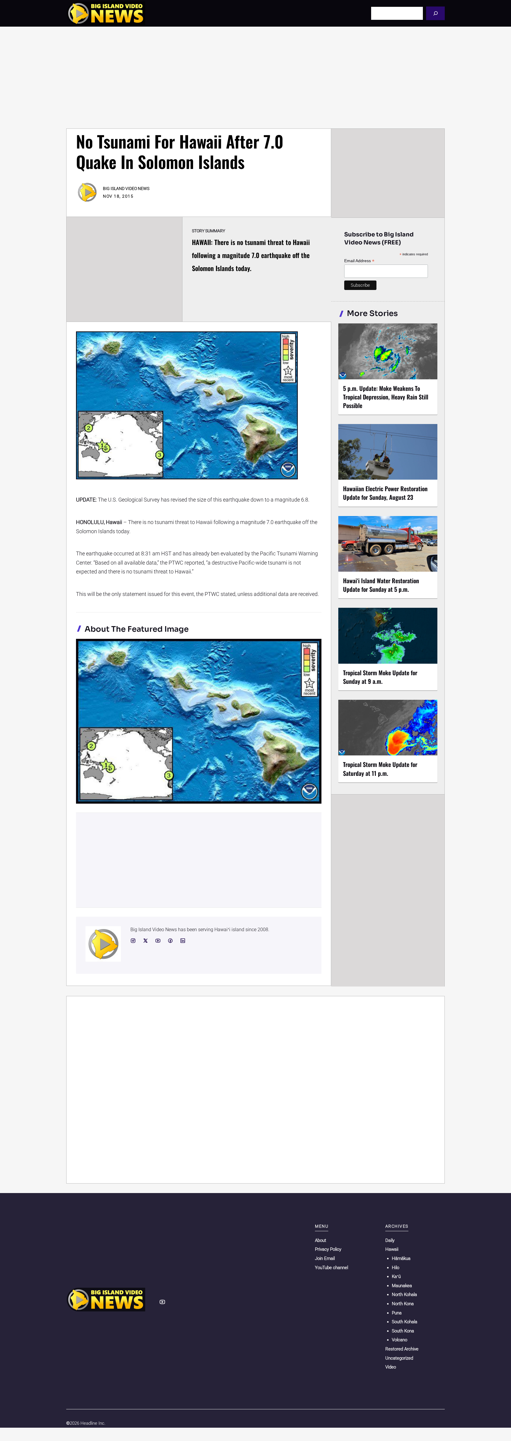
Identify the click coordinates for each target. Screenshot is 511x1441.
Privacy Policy (328, 1249)
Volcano (399, 1339)
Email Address (359, 261)
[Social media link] (133, 940)
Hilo (395, 1267)
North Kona (403, 1303)
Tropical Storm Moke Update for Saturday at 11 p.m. (380, 768)
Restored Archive (401, 1349)
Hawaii (391, 1249)
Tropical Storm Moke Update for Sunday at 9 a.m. (380, 677)
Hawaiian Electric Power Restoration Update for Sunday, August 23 (385, 493)
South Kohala (404, 1321)
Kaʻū (396, 1276)
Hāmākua (401, 1258)
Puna (397, 1313)
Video (390, 1367)
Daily (389, 1240)
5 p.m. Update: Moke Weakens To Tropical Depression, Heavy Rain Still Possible (385, 397)
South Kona (403, 1331)
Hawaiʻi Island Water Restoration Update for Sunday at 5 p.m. (381, 585)
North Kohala (404, 1294)
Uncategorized (399, 1358)
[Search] (435, 13)
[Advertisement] (255, 77)
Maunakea (402, 1285)
